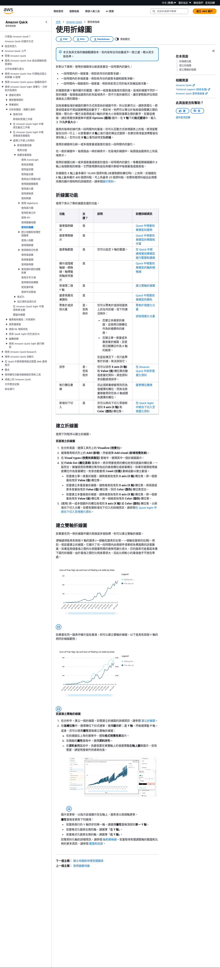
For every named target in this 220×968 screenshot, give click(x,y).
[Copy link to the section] (53, 195)
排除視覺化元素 (145, 316)
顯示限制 (108, 181)
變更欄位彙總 (144, 385)
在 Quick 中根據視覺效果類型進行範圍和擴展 (145, 253)
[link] (93, 22)
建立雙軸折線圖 (145, 285)
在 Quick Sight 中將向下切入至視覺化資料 (145, 407)
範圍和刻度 (96, 843)
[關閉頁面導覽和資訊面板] (213, 51)
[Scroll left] (51, 11)
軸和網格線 (110, 839)
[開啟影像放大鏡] (58, 627)
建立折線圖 (148, 720)
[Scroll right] (116, 11)
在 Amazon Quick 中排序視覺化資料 (145, 371)
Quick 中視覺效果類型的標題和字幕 (145, 239)
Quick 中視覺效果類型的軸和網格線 (145, 267)
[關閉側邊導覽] (46, 22)
